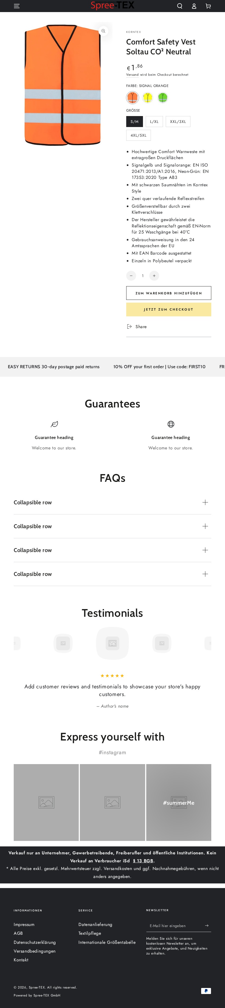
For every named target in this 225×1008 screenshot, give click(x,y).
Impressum (24, 924)
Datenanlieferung (95, 924)
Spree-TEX (37, 987)
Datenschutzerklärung (35, 942)
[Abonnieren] (208, 926)
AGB (18, 933)
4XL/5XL (140, 137)
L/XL (156, 123)
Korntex (133, 32)
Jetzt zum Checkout (168, 309)
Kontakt (21, 960)
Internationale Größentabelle (107, 942)
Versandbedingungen (35, 951)
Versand (132, 74)
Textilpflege (89, 933)
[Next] (205, 643)
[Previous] (19, 643)
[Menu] (17, 6)
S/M (136, 123)
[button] (180, 6)
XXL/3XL (180, 123)
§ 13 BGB (143, 861)
